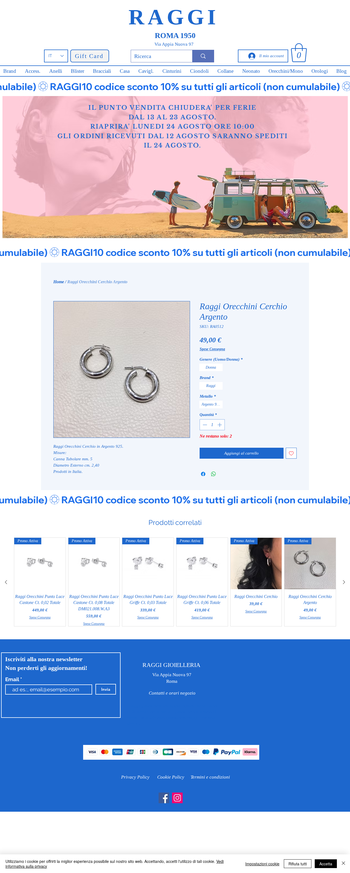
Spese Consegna (212, 349)
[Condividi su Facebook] (203, 474)
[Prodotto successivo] (344, 582)
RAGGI (174, 17)
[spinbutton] (212, 425)
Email (12, 679)
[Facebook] (164, 798)
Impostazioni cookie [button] (262, 863)
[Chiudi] (343, 864)
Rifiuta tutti (297, 863)
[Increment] (220, 425)
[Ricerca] (203, 56)
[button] (299, 52)
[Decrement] (204, 425)
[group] (175, 582)
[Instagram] (177, 798)
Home (58, 281)
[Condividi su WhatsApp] (213, 474)
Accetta (325, 863)
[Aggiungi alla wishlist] (291, 453)
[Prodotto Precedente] (6, 582)
